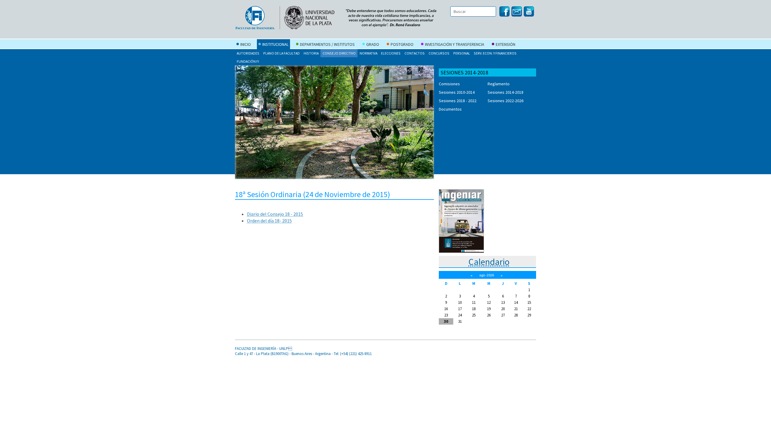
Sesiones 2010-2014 (457, 92)
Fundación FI (248, 61)
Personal (461, 53)
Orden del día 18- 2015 (269, 221)
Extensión (505, 44)
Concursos (439, 53)
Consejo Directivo (339, 53)
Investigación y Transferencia (454, 44)
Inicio (245, 44)
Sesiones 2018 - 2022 (457, 100)
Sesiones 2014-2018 (505, 92)
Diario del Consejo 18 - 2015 (275, 214)
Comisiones (449, 83)
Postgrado (402, 44)
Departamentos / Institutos (327, 44)
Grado (372, 44)
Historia (311, 53)
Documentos (450, 109)
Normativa (368, 53)
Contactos (414, 53)
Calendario (489, 261)
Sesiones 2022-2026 (505, 100)
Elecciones (391, 53)
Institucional (275, 44)
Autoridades (248, 53)
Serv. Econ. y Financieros (495, 53)
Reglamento (499, 83)
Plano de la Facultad (281, 53)
